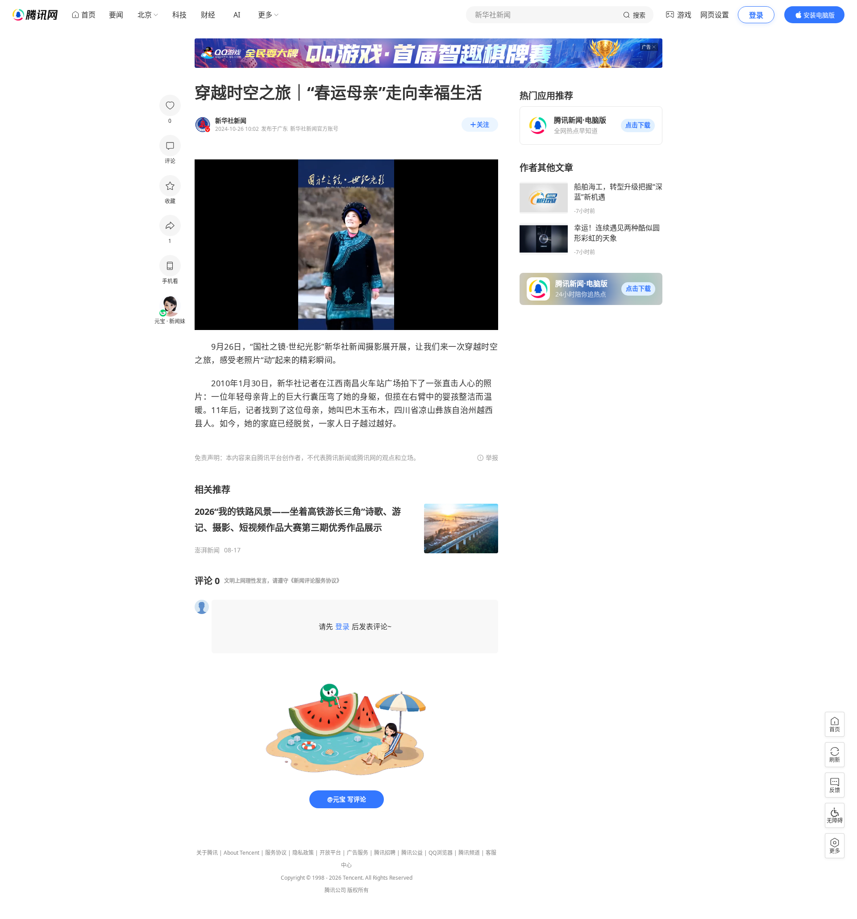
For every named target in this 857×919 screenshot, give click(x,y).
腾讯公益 (412, 852)
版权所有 (358, 890)
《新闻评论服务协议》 (315, 581)
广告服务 (357, 852)
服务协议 (276, 852)
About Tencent (241, 852)
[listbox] (346, 519)
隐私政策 (303, 852)
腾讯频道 (469, 852)
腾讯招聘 (384, 852)
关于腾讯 (207, 852)
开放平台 (330, 852)
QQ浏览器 (440, 852)
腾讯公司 (335, 890)
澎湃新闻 (207, 550)
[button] (638, 125)
